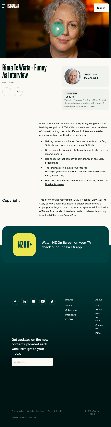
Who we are (98, 307)
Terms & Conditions (56, 411)
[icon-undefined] (6, 91)
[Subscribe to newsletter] (50, 362)
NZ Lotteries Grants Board (63, 215)
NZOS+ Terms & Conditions (24, 417)
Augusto (58, 207)
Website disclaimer (35, 411)
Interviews (70, 315)
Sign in (101, 8)
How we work (98, 317)
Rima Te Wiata (47, 123)
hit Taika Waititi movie (73, 127)
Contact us (99, 326)
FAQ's (98, 333)
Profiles (69, 319)
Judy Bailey (81, 123)
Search (68, 305)
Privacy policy (18, 411)
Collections (71, 310)
